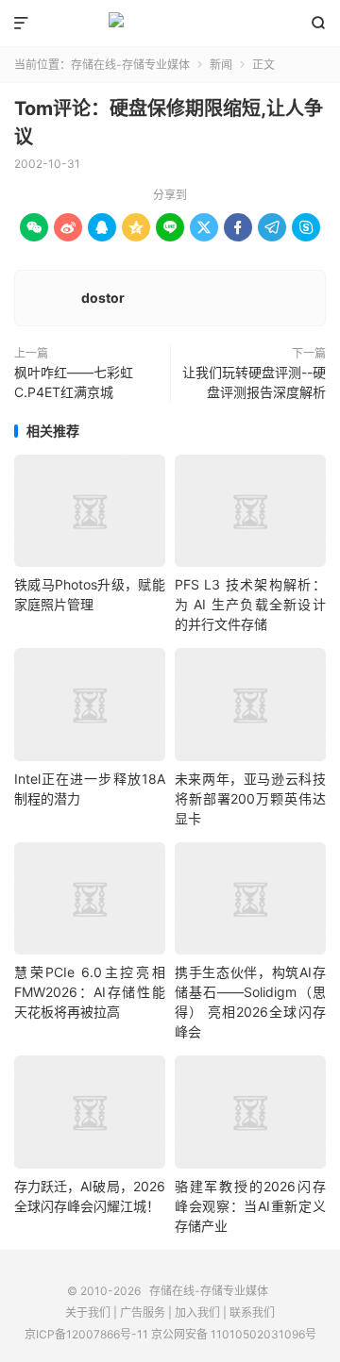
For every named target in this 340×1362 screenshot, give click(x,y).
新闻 (221, 65)
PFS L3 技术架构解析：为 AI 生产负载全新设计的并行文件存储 (250, 604)
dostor (103, 298)
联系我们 (252, 1312)
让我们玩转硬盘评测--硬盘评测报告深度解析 (254, 382)
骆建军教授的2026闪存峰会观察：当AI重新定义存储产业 (250, 1206)
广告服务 (142, 1312)
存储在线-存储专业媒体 (170, 23)
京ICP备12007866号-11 (86, 1334)
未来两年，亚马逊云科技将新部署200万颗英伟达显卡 (250, 798)
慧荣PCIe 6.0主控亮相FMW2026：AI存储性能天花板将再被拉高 (89, 992)
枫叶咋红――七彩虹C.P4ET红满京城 (73, 382)
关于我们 (87, 1312)
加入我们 (197, 1312)
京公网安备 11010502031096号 (233, 1334)
